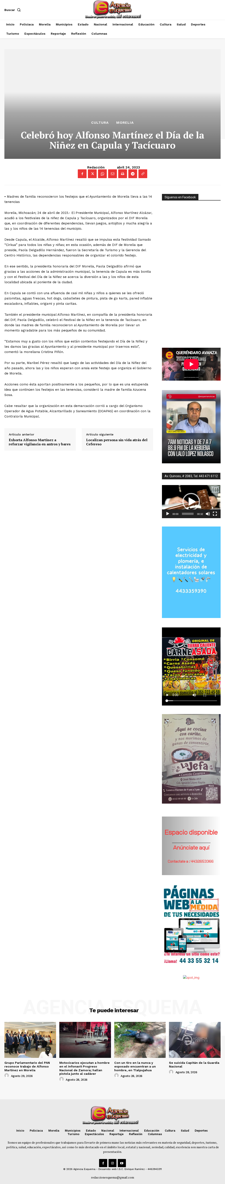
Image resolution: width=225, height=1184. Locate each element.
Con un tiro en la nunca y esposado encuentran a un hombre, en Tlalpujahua (135, 1066)
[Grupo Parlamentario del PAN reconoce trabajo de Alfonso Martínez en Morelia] (30, 1040)
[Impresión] (122, 173)
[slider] (188, 514)
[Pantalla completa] (215, 514)
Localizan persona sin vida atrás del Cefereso (116, 442)
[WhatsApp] (102, 173)
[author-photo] (7, 1075)
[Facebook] (82, 173)
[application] (191, 501)
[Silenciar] (208, 514)
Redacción (96, 167)
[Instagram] (112, 1163)
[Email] (112, 173)
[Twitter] (92, 173)
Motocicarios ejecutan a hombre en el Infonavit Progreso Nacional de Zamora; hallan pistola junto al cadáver (84, 1068)
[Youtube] (122, 1163)
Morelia (125, 122)
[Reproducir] (167, 514)
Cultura (100, 122)
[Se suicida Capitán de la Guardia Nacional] (195, 1040)
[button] (13, 9)
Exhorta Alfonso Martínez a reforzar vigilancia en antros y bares (40, 442)
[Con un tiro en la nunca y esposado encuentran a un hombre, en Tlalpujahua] (140, 1040)
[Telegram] (132, 173)
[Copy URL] (142, 173)
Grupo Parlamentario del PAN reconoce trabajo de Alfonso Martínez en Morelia (27, 1066)
